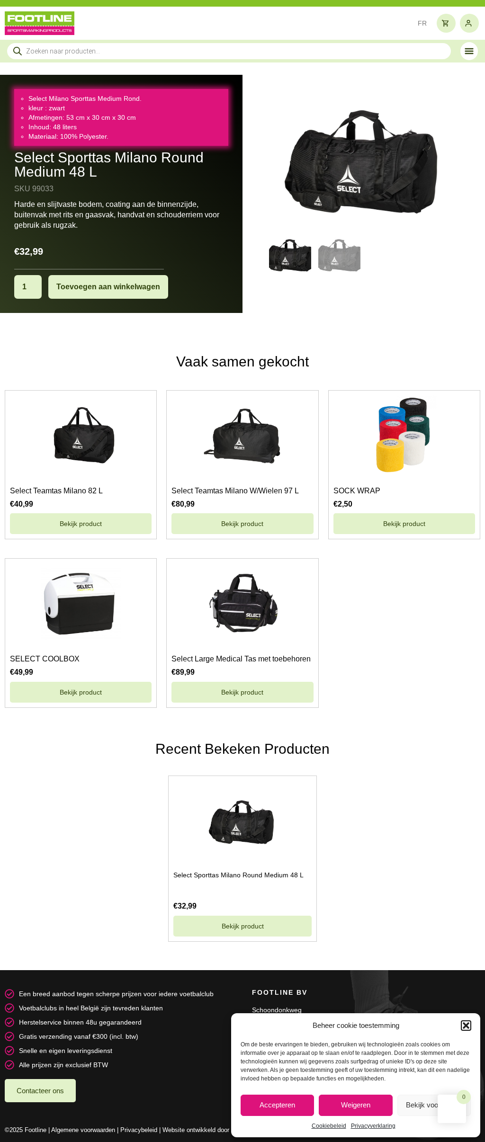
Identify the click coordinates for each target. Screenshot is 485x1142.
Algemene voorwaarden (83, 1129)
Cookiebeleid (329, 1126)
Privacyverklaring (373, 1126)
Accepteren (277, 1105)
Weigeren (355, 1105)
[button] (466, 1025)
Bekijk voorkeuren (434, 1105)
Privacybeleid (138, 1129)
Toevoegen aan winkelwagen (108, 287)
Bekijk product (81, 523)
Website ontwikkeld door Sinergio (207, 1129)
